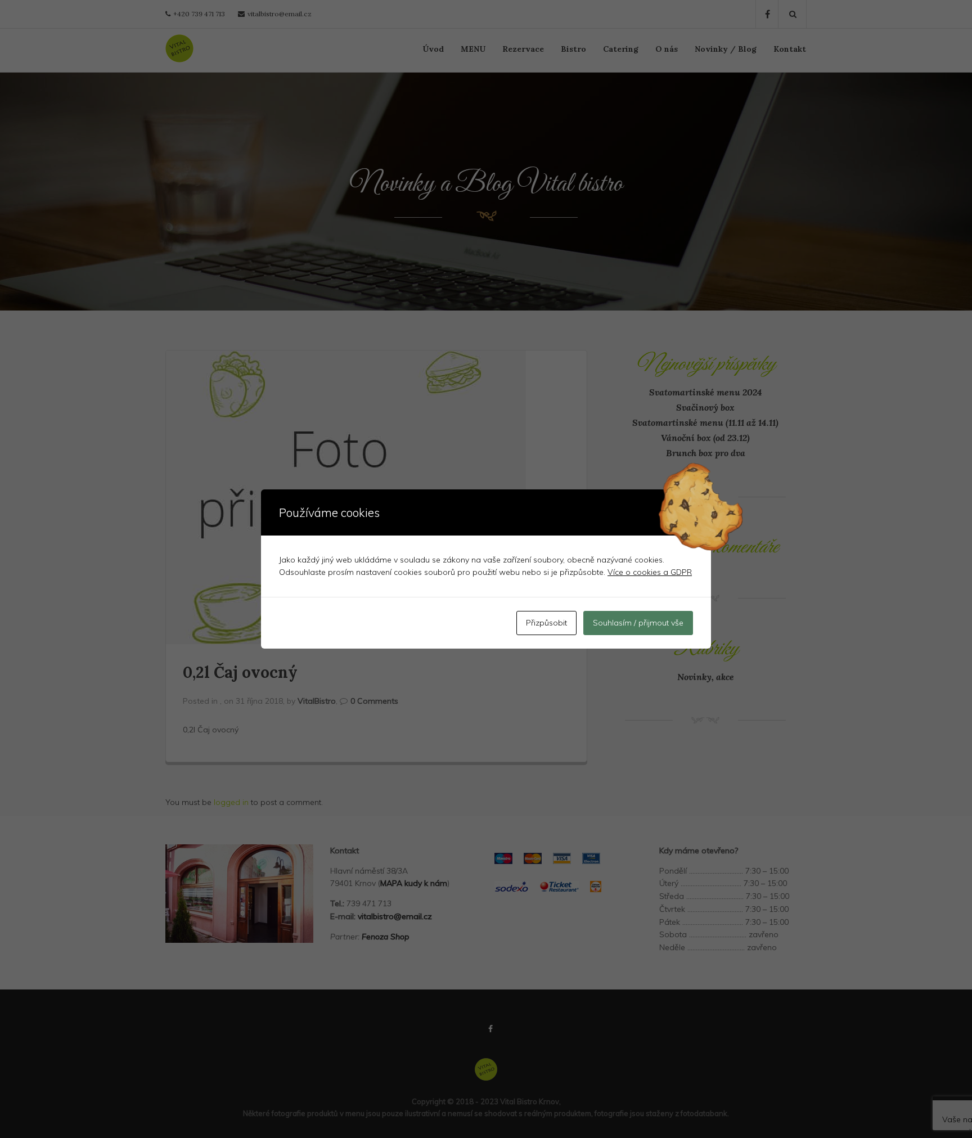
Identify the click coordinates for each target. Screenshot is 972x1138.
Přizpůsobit (546, 623)
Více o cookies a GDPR (650, 572)
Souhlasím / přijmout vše (638, 623)
